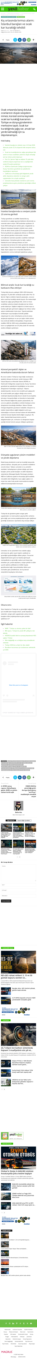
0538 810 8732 (21, 1357)
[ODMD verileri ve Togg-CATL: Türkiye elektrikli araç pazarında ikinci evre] (6, 1196)
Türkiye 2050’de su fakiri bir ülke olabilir (17, 645)
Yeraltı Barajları (16, 770)
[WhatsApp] (29, 40)
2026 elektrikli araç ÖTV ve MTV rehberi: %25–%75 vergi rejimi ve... (23, 1204)
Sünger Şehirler (6, 770)
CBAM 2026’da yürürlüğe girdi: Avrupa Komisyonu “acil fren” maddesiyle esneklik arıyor (28, 791)
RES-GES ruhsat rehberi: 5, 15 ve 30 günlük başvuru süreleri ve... (16, 976)
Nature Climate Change (7, 766)
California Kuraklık (30, 761)
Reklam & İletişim (13, 1332)
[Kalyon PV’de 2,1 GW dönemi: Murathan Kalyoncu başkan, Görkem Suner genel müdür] (6, 1063)
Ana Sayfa (3, 13)
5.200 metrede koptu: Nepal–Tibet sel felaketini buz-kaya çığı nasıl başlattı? (6, 835)
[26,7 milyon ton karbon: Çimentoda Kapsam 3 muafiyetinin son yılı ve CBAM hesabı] (18, 1034)
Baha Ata (6, 30)
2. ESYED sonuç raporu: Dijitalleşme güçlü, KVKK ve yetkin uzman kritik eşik (9, 789)
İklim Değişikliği (9, 1341)
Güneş (31, 1334)
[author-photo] (18, 805)
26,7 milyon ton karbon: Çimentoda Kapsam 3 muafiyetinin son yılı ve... (17, 1049)
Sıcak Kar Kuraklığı (7, 768)
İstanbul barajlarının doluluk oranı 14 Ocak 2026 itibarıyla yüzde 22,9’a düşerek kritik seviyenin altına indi (19, 147)
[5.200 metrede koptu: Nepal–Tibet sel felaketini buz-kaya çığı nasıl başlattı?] (6, 827)
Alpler (9, 761)
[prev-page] (17, 857)
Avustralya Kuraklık (18, 761)
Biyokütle (8, 1339)
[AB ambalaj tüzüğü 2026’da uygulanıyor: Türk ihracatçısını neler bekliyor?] (30, 844)
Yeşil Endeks (5, 1020)
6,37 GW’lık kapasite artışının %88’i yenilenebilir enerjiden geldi (24, 999)
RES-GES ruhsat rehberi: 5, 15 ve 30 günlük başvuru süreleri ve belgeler (30, 834)
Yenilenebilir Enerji (23, 1334)
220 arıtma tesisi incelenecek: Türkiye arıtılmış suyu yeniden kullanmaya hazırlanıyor (6, 851)
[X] (15, 40)
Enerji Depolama (27, 1339)
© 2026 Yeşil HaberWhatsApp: (17, 1356)
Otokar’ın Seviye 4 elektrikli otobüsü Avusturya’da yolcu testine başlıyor (17, 1172)
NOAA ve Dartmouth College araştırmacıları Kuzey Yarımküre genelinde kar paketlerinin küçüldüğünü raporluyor (17, 169)
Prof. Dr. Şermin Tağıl (20, 766)
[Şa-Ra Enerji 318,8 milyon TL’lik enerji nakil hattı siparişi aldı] (6, 1073)
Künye (5, 1332)
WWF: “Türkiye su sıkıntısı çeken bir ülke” (18, 628)
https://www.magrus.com (18, 814)
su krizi (31, 768)
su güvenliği (25, 768)
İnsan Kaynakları (22, 1343)
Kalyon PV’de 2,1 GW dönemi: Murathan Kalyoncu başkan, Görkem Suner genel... (22, 1062)
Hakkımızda (7, 1329)
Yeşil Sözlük (30, 1332)
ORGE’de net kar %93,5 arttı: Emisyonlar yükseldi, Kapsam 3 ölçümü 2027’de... (22, 1081)
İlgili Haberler (11, 820)
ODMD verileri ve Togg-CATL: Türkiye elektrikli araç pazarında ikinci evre (23, 1195)
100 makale (13, 1334)
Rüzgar (7, 1336)
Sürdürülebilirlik (19, 1341)
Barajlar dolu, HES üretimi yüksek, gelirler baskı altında (23, 989)
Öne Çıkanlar (21, 17)
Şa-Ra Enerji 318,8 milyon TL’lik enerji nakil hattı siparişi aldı (22, 1071)
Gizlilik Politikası (28, 1329)
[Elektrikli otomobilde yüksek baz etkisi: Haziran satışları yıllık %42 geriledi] (6, 1187)
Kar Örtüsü (5, 764)
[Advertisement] (18, 85)
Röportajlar (32, 1343)
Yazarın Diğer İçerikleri (23, 820)
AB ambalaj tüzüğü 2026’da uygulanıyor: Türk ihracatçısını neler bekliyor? (30, 850)
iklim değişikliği (13, 763)
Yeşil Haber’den (18, 1346)
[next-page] (20, 857)
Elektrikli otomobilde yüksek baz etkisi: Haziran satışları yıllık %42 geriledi (23, 1186)
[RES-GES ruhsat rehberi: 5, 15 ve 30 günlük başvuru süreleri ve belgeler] (30, 827)
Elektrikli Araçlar (7, 1143)
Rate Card (22, 1332)
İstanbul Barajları (27, 763)
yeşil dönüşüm (25, 770)
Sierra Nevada (16, 768)
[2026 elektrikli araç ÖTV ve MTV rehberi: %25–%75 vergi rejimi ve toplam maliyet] (6, 1206)
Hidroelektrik (14, 1336)
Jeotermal (29, 1336)
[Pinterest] (16, 1323)
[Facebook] (24, 40)
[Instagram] (9, 1323)
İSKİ (20, 763)
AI (14, 831)
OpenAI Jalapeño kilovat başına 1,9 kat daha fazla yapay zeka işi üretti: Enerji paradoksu (18, 835)
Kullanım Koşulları (17, 1329)
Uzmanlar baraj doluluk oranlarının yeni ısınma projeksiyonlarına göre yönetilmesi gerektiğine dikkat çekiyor (19, 183)
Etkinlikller (13, 1343)
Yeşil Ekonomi (28, 831)
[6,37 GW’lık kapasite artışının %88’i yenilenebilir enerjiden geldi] (6, 1000)
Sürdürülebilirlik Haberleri (13, 13)
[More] (33, 40)
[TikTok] (20, 1323)
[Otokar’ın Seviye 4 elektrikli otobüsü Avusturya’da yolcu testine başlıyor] (18, 1158)
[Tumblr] (23, 1323)
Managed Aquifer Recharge (16, 764)
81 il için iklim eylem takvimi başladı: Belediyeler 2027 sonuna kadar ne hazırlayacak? (18, 851)
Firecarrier (5, 763)
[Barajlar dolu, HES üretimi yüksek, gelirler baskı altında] (6, 991)
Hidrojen (22, 1336)
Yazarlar (6, 1334)
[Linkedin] (20, 40)
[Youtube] (31, 1323)
